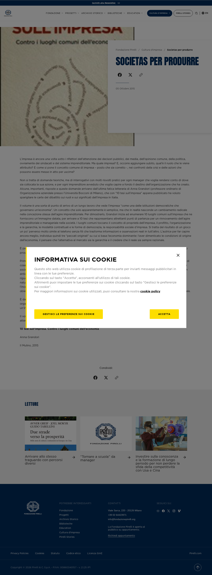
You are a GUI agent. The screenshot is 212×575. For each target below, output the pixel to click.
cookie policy (150, 291)
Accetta (164, 314)
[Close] (178, 255)
